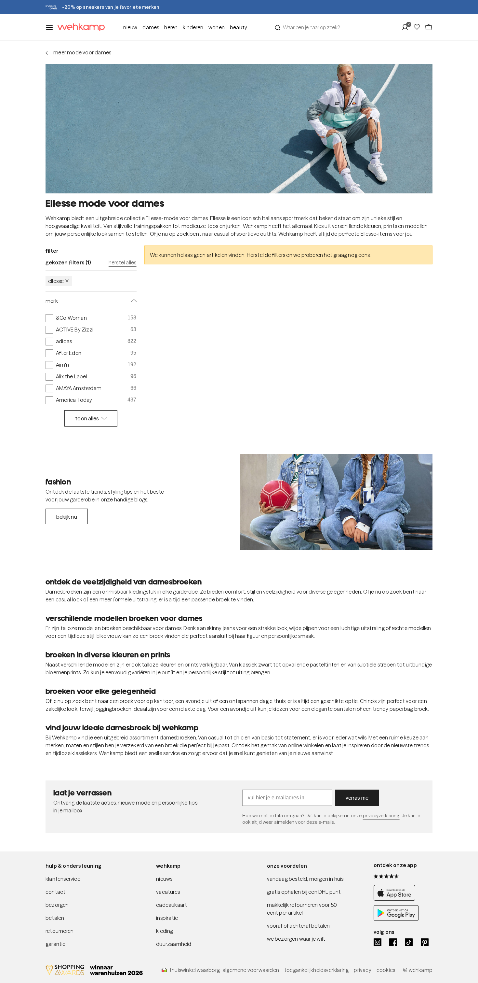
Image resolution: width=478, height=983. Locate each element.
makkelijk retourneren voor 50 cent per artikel (302, 909)
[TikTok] (409, 942)
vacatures (168, 892)
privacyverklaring (381, 816)
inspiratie (167, 918)
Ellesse (56, 281)
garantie (56, 944)
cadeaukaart (171, 905)
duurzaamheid (173, 944)
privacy (362, 970)
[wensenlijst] (419, 27)
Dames (150, 27)
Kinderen (193, 27)
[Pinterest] (425, 942)
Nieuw (130, 27)
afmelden (284, 822)
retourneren (59, 931)
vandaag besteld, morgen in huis (305, 879)
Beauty (238, 27)
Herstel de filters (266, 255)
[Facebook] (393, 942)
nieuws (164, 879)
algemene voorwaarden (250, 970)
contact (55, 892)
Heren (171, 27)
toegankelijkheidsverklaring (316, 970)
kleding (164, 931)
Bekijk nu (66, 516)
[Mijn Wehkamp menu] (407, 27)
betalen (55, 918)
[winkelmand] (428, 27)
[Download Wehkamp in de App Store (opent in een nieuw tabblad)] (396, 898)
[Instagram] (377, 942)
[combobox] (333, 27)
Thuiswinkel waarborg (194, 970)
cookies (386, 970)
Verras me (357, 797)
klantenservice (63, 879)
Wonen (216, 27)
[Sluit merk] (133, 301)
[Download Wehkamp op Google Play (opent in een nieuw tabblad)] (396, 919)
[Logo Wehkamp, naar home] (79, 27)
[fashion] (336, 502)
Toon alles (87, 418)
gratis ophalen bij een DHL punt (304, 892)
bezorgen (57, 905)
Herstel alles (123, 262)
